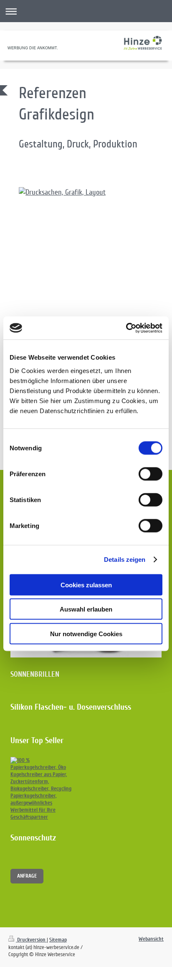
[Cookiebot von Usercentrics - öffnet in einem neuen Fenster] (125, 327)
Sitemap (58, 940)
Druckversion (31, 940)
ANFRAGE (27, 876)
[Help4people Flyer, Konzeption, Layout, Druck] (90, 265)
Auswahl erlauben (86, 609)
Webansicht (151, 939)
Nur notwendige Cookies (86, 633)
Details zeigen (124, 559)
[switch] (150, 473)
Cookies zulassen (86, 584)
